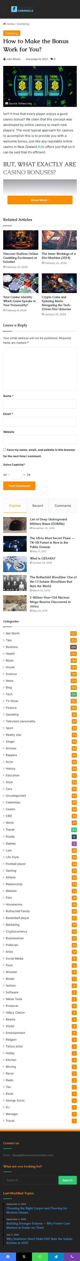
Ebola (9, 1093)
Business (12, 647)
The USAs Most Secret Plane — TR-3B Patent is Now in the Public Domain (52, 542)
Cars (9, 789)
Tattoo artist (14, 1046)
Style (9, 782)
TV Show (12, 701)
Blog (9, 687)
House (10, 667)
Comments (63, 506)
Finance (11, 707)
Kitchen (11, 1060)
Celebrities (13, 802)
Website (8, 432)
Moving (11, 1066)
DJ (7, 1107)
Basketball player (17, 918)
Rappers (11, 755)
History (11, 768)
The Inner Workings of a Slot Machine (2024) (59, 256)
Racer (10, 1073)
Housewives (14, 904)
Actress (11, 748)
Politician (12, 945)
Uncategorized (16, 795)
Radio (9, 1080)
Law (9, 850)
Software (12, 992)
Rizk (41, 147)
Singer (10, 741)
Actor (9, 761)
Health (10, 653)
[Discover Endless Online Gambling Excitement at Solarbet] (20, 240)
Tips (9, 640)
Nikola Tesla (14, 999)
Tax (8, 1087)
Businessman (15, 938)
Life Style (12, 857)
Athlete (11, 877)
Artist (9, 951)
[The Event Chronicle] (22, 9)
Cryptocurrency (17, 931)
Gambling (23, 24)
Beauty (11, 1019)
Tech (9, 694)
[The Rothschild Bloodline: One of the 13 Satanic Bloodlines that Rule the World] (15, 583)
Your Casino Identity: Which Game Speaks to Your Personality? (19, 301)
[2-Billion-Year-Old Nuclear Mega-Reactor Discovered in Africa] (15, 603)
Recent (37, 506)
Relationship (14, 884)
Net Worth (13, 633)
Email (8, 414)
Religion (11, 1039)
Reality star (13, 734)
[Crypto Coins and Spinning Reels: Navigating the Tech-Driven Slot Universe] (59, 283)
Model (10, 978)
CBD (9, 816)
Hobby (10, 1053)
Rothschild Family (18, 911)
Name (8, 396)
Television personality (20, 721)
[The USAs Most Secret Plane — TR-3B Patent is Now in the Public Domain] (15, 544)
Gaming (11, 870)
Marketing (12, 924)
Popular (15, 506)
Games (11, 843)
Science (11, 674)
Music (10, 660)
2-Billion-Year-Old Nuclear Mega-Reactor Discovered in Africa (50, 602)
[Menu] (5, 11)
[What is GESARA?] (15, 564)
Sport (9, 728)
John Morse (13, 59)
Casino (10, 809)
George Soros (15, 1100)
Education (12, 775)
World (9, 822)
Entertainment (15, 1033)
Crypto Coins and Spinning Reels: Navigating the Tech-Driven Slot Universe (56, 303)
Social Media (14, 958)
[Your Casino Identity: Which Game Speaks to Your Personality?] (20, 283)
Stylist (10, 1026)
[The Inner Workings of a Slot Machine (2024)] (59, 240)
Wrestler (11, 972)
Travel (10, 829)
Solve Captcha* (14, 464)
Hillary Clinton (15, 1012)
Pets (9, 897)
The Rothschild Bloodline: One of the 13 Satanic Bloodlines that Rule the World (53, 581)
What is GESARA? (42, 558)
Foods (10, 836)
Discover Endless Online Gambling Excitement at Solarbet (20, 258)
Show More (39, 200)
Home (10, 24)
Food (9, 965)
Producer (12, 1005)
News (9, 680)
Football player (16, 864)
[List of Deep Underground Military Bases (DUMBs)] (15, 525)
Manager (12, 1114)
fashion (11, 985)
